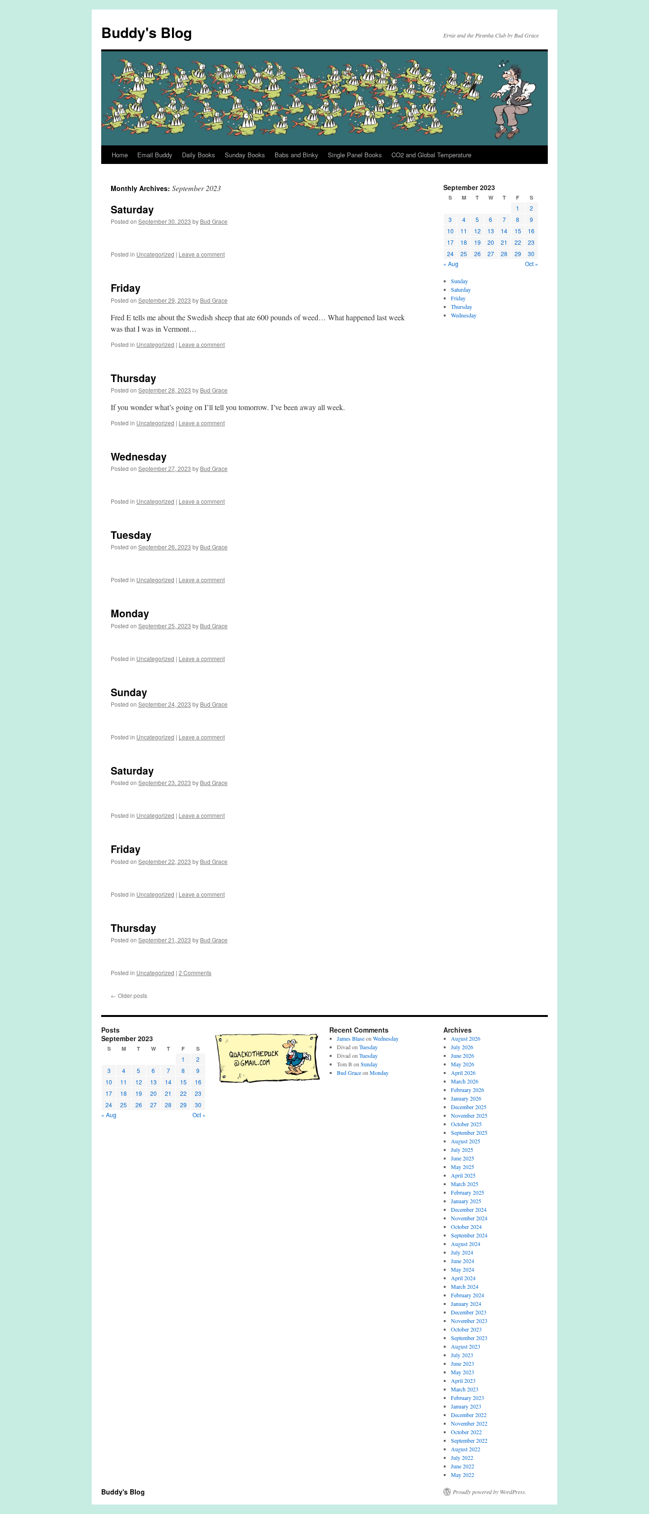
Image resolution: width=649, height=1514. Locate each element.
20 (490, 242)
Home (120, 154)
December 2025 (469, 1107)
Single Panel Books (355, 154)
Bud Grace (214, 221)
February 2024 (467, 1295)
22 (518, 242)
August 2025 (465, 1141)
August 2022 (465, 1449)
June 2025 (462, 1158)
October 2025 (466, 1124)
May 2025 (462, 1166)
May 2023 (462, 1372)
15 (518, 231)
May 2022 (462, 1474)
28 (504, 253)
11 (463, 231)
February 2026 (467, 1089)
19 (477, 242)
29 (518, 253)
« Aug (450, 263)
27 (490, 253)
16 (531, 231)
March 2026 (464, 1081)
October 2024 (466, 1226)
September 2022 (469, 1440)
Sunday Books (245, 154)
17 (450, 242)
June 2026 (462, 1055)
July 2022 (462, 1457)
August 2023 (465, 1346)
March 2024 (464, 1286)
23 (531, 242)
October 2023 (466, 1329)
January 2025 (466, 1201)
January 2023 (466, 1406)
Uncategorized (155, 254)
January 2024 (466, 1303)
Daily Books (198, 154)
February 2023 (467, 1397)
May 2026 (462, 1064)
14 (504, 231)
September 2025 (469, 1132)
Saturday (132, 209)
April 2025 (463, 1175)
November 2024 (469, 1218)
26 (477, 253)
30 (531, 253)
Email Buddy (154, 154)
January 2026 (466, 1098)
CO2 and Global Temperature (431, 154)
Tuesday (131, 534)
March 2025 (464, 1184)
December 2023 (469, 1312)
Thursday (133, 378)
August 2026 (465, 1038)
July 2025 (462, 1149)
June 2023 (462, 1363)
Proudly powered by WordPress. (489, 1491)
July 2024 (462, 1252)
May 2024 (462, 1269)
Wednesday (139, 456)
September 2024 (469, 1235)
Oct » (531, 263)
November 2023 (469, 1320)
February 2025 (467, 1192)
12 (477, 231)
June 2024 (462, 1261)
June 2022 (462, 1466)
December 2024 (469, 1209)
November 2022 (469, 1423)
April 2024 (463, 1278)
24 (450, 253)
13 (490, 231)
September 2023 (469, 1338)
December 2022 (469, 1414)
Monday (130, 613)
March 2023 (464, 1389)
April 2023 (463, 1380)
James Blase (350, 1038)
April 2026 (463, 1072)
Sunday (129, 692)
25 (463, 253)
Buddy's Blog (146, 32)
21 (504, 242)
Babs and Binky (296, 154)
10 (450, 231)
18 (463, 242)
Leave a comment (202, 254)
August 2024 (465, 1243)
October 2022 (466, 1432)
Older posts (129, 995)
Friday (126, 287)
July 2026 (462, 1047)
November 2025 (469, 1115)
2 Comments (195, 972)
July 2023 (462, 1355)
